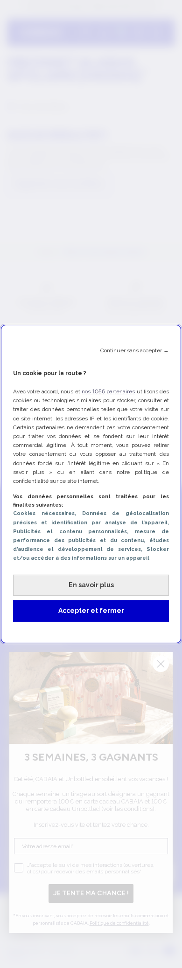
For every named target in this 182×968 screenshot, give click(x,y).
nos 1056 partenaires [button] (108, 391)
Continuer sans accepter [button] (134, 350)
